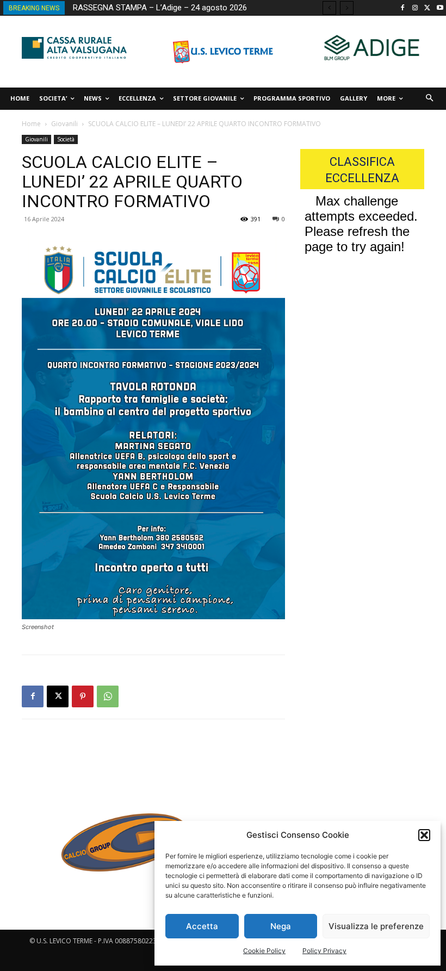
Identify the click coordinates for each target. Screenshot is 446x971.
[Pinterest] (83, 696)
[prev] (329, 8)
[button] (424, 835)
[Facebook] (403, 8)
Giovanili (64, 123)
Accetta (202, 926)
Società (66, 139)
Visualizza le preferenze (376, 926)
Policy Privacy (324, 951)
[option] (120, 848)
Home (31, 123)
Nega (280, 926)
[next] (347, 8)
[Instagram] (415, 8)
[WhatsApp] (108, 696)
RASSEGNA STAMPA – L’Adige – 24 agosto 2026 (160, 8)
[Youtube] (439, 8)
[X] (427, 8)
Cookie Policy (264, 951)
